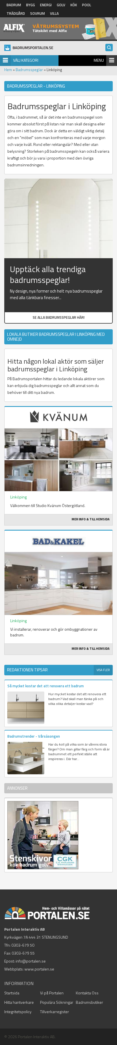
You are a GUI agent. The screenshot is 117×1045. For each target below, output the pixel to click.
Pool (86, 5)
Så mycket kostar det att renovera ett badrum (45, 686)
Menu (99, 60)
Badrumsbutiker (89, 1002)
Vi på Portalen (52, 993)
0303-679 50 (22, 945)
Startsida (11, 993)
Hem (8, 70)
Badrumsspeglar (29, 70)
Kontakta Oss (87, 993)
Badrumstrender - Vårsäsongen (33, 736)
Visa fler (103, 670)
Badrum (14, 5)
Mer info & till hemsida (91, 519)
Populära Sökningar (56, 1002)
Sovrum (37, 13)
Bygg (30, 5)
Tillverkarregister (54, 1012)
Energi (46, 5)
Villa (54, 13)
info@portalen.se (31, 961)
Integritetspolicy (18, 1012)
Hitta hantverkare (19, 1002)
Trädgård (16, 13)
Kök (73, 5)
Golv (61, 5)
